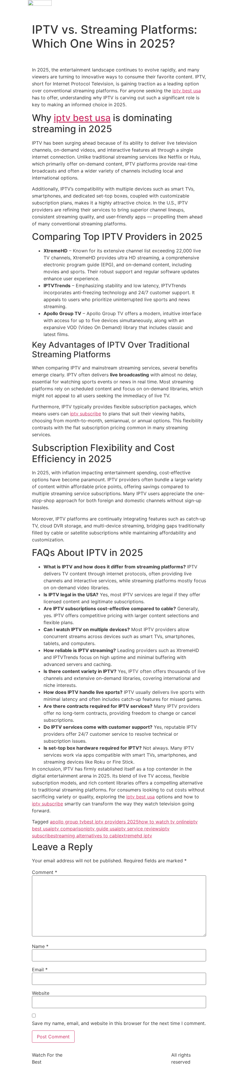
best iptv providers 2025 (111, 822)
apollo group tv (67, 822)
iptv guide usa (101, 829)
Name (40, 946)
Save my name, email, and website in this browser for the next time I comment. (119, 1023)
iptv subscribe (85, 413)
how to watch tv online (164, 822)
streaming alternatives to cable (87, 836)
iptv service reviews (139, 829)
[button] (198, 5)
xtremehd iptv (136, 836)
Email (40, 969)
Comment (44, 872)
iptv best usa (186, 91)
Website (40, 993)
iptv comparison (68, 829)
